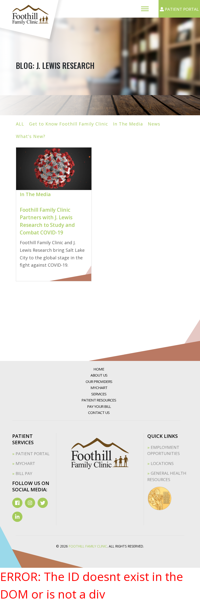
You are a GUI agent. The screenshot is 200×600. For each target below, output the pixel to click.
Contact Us (99, 412)
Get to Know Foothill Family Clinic (68, 124)
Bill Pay (24, 473)
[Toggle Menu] (145, 8)
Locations (162, 463)
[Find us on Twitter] (43, 503)
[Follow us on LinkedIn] (17, 517)
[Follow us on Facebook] (17, 503)
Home (98, 369)
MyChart (98, 387)
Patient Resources (98, 400)
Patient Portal (33, 453)
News (154, 124)
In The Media (128, 124)
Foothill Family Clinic (88, 546)
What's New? (30, 136)
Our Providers (99, 381)
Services (98, 393)
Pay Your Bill (99, 406)
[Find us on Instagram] (30, 503)
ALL (20, 124)
